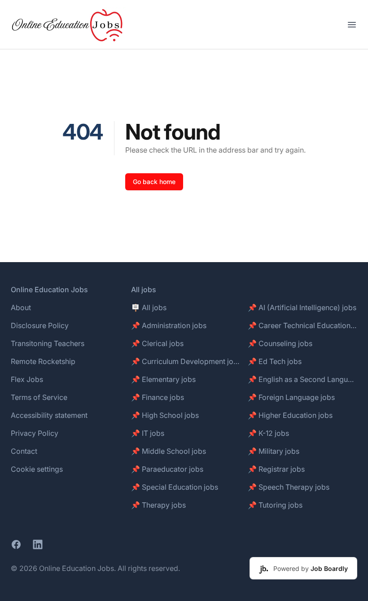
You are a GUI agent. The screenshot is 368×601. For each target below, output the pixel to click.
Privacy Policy (34, 433)
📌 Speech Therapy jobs (288, 487)
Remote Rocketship (43, 361)
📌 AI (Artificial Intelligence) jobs (302, 307)
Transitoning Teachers (47, 343)
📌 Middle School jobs (168, 451)
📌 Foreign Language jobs (291, 397)
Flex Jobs (27, 379)
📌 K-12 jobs (268, 433)
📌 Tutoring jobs (275, 504)
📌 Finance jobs (157, 397)
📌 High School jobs (165, 415)
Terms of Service (39, 397)
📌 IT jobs (147, 433)
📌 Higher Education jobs (290, 415)
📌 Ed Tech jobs (275, 361)
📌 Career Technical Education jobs (302, 325)
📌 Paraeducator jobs (167, 469)
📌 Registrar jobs (276, 469)
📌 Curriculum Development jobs (186, 361)
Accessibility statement (49, 415)
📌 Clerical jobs (157, 343)
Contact (24, 451)
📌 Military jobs (273, 451)
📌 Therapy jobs (158, 504)
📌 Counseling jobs (280, 343)
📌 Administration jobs (168, 325)
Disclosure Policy (40, 325)
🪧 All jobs (148, 307)
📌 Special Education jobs (174, 487)
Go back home (154, 181)
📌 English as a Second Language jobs (302, 379)
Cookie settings (37, 469)
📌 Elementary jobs (163, 379)
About (21, 307)
